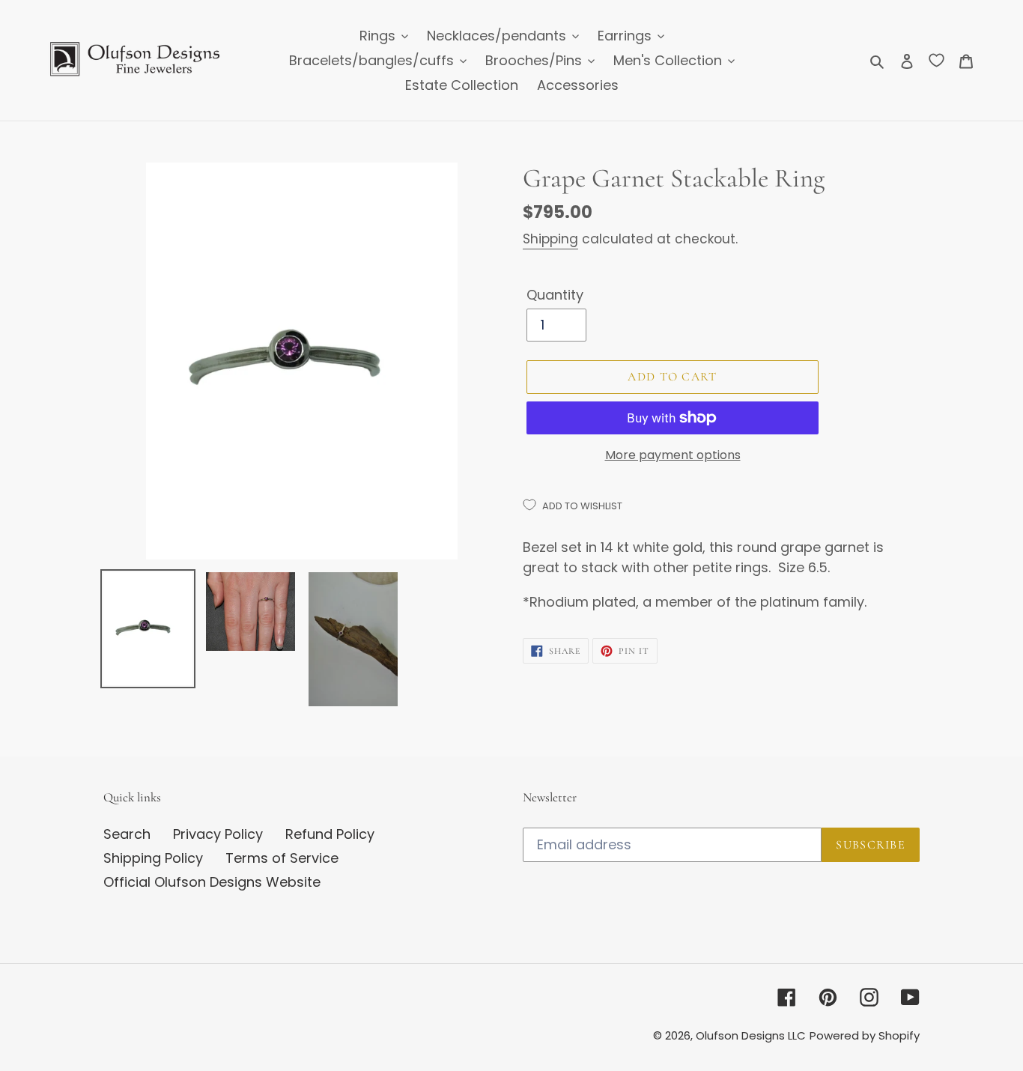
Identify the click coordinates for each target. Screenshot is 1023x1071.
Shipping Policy (153, 858)
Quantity (554, 294)
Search (127, 834)
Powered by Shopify (865, 1035)
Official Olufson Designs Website (212, 882)
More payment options (673, 455)
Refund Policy (329, 834)
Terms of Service (282, 858)
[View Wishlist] (936, 59)
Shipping (550, 239)
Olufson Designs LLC (751, 1035)
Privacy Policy (218, 834)
